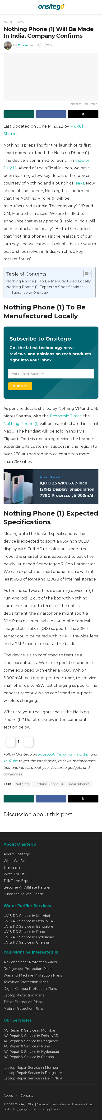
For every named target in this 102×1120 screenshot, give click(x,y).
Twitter (83, 754)
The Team (12, 867)
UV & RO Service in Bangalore (28, 926)
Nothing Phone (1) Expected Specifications (44, 287)
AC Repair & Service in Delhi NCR (31, 1036)
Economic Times (65, 416)
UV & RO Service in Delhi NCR (28, 921)
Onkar (23, 45)
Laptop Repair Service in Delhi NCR (33, 1078)
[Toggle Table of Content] (85, 273)
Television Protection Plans (26, 982)
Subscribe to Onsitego (30, 292)
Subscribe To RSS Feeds (23, 894)
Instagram (66, 754)
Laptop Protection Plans (24, 995)
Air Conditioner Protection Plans (30, 962)
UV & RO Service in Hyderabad (29, 937)
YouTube (11, 761)
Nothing (22, 784)
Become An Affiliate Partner (27, 887)
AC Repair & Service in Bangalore (31, 1041)
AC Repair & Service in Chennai (29, 1057)
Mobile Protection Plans (23, 1008)
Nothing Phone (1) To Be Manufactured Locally (48, 281)
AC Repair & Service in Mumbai (29, 1030)
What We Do (14, 861)
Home (8, 21)
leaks (79, 183)
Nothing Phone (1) (22, 423)
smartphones (79, 784)
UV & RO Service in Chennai (27, 942)
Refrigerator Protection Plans (28, 969)
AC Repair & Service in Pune (27, 1046)
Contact (26, 1095)
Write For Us (14, 874)
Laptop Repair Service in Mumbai (31, 1067)
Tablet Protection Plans (23, 1002)
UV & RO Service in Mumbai (27, 916)
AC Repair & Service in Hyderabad (31, 1052)
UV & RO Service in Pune (24, 932)
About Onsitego (17, 854)
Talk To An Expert (18, 881)
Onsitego (21, 1104)
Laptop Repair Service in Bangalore (33, 1073)
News (20, 21)
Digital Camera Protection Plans (30, 988)
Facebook (46, 754)
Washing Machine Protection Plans (33, 975)
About (8, 1095)
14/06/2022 (44, 45)
